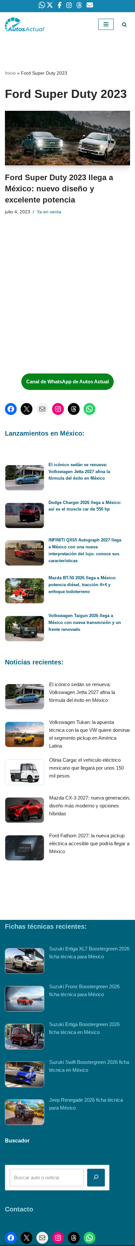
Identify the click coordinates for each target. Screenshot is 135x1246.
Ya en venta (49, 211)
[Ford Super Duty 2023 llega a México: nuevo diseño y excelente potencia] (67, 138)
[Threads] (74, 409)
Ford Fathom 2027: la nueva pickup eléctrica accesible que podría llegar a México (89, 843)
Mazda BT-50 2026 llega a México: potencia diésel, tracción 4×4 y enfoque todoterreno (82, 584)
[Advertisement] (54, 319)
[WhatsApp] (89, 409)
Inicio (10, 73)
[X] (26, 409)
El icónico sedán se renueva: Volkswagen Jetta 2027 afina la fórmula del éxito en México (79, 471)
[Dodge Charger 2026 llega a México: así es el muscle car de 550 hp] (24, 517)
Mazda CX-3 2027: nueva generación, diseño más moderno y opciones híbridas (89, 805)
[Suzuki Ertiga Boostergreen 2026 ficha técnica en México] (24, 1038)
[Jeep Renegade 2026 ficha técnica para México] (24, 1113)
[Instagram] (58, 409)
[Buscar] (124, 24)
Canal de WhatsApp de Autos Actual (67, 381)
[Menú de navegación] (106, 24)
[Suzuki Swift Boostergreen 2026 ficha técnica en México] (24, 1076)
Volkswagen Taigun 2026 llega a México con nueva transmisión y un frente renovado (84, 622)
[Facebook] (11, 409)
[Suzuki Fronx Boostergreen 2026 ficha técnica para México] (24, 1000)
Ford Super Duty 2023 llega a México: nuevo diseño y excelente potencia (59, 188)
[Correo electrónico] (42, 409)
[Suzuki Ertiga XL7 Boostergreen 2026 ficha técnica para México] (24, 962)
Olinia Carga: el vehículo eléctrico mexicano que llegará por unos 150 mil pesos (86, 768)
